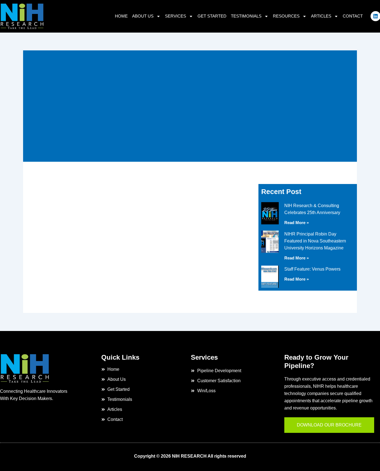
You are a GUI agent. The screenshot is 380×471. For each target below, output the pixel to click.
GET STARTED (212, 16)
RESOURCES (286, 16)
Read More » (296, 222)
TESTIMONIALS (246, 16)
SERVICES (175, 16)
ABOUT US (143, 16)
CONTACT (353, 16)
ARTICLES (321, 16)
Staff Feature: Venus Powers (312, 269)
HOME (121, 16)
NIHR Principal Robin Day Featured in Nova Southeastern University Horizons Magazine (315, 241)
